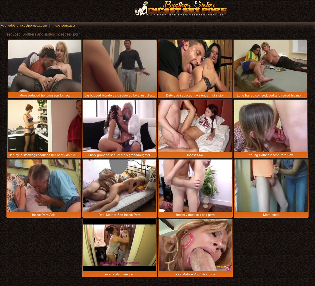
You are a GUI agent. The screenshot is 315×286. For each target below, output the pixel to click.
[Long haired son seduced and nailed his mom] (270, 66)
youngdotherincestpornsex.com (24, 25)
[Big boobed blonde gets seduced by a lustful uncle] (120, 66)
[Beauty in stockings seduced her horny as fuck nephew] (44, 126)
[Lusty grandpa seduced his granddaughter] (119, 126)
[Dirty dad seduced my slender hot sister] (195, 66)
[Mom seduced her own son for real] (45, 66)
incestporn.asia (64, 25)
